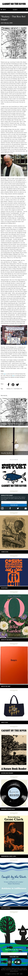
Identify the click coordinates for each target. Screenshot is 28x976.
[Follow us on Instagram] (2, 508)
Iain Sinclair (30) (18, 388)
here (4, 373)
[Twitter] (17, 384)
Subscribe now (14, 505)
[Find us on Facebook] (10, 508)
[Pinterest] (13, 384)
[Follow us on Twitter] (18, 508)
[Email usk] (25, 508)
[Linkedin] (22, 384)
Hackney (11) (10, 388)
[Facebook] (8, 384)
